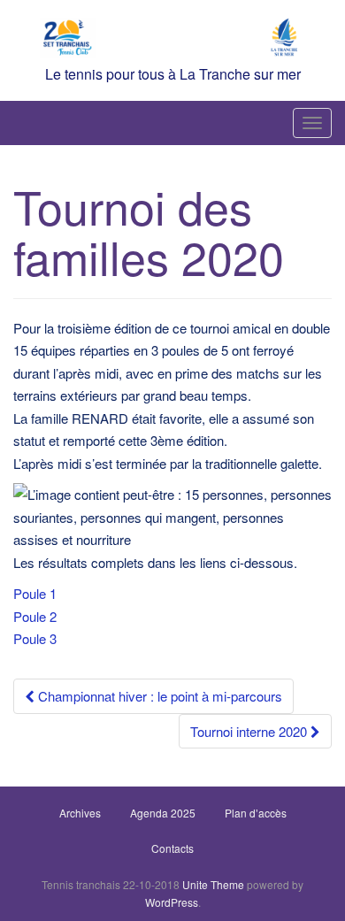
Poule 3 (35, 638)
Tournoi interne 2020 (250, 731)
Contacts (172, 848)
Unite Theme (213, 884)
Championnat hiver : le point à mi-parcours (158, 696)
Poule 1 (35, 593)
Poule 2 (35, 616)
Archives (80, 812)
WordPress (171, 901)
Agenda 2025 (163, 812)
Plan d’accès (256, 812)
